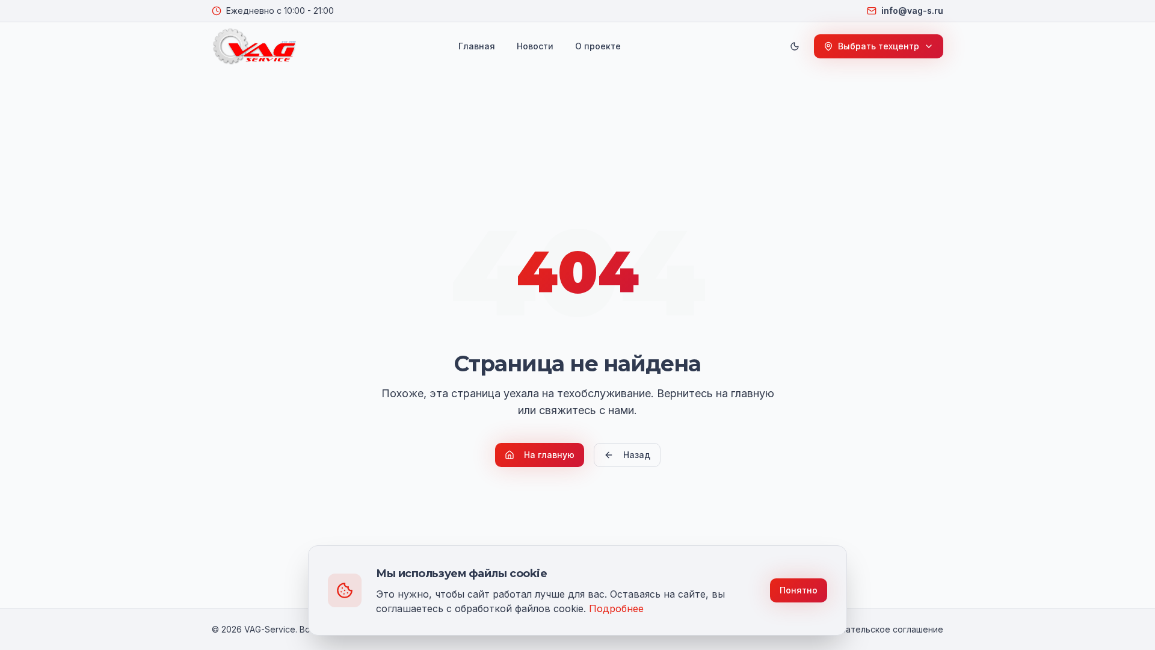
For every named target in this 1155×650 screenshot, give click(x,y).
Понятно (799, 590)
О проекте (598, 46)
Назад (636, 455)
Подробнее (616, 608)
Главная (476, 46)
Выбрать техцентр (878, 46)
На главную (549, 455)
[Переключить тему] (795, 46)
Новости (535, 46)
